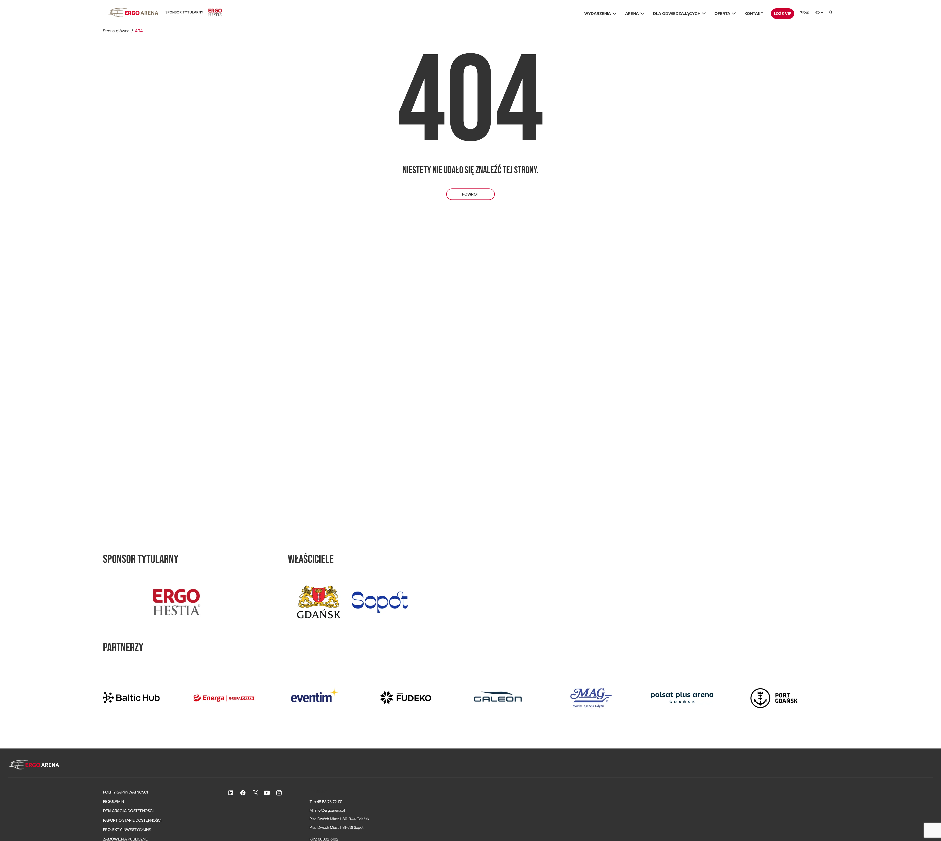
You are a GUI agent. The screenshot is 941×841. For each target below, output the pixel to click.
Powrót (470, 194)
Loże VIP (782, 13)
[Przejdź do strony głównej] (33, 765)
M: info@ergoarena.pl (327, 810)
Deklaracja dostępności (128, 810)
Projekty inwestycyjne (127, 829)
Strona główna (116, 31)
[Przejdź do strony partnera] (175, 697)
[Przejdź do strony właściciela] (318, 602)
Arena (632, 13)
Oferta (722, 13)
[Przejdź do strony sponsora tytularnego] (176, 602)
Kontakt (753, 13)
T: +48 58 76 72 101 (326, 801)
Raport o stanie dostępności (132, 820)
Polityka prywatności (125, 792)
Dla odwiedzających (676, 13)
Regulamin (113, 801)
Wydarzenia (597, 13)
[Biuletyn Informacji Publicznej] (804, 12)
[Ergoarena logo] (133, 13)
